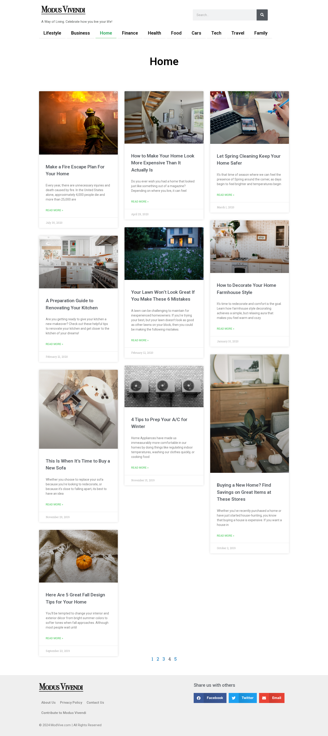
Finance (130, 33)
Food (176, 33)
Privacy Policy (71, 703)
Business (80, 33)
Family (261, 33)
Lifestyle (52, 33)
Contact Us (95, 703)
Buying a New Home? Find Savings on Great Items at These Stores (244, 492)
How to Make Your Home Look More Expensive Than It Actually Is (162, 163)
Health (154, 33)
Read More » (54, 210)
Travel (237, 33)
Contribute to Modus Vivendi (63, 713)
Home (106, 33)
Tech (216, 33)
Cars (196, 33)
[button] (210, 698)
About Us (48, 703)
